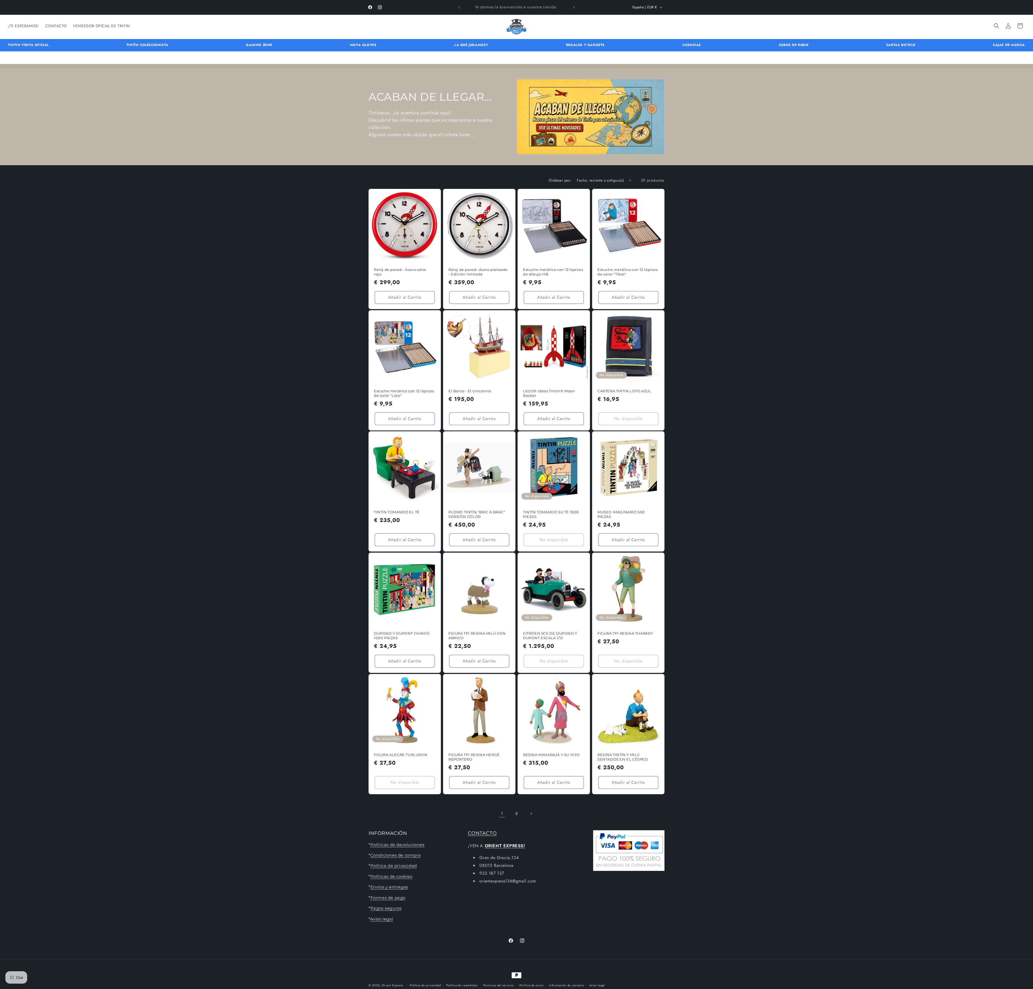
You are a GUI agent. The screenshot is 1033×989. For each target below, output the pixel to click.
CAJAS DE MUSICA (1009, 45)
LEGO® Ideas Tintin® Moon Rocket (549, 393)
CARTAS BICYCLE (900, 45)
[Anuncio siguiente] (574, 7)
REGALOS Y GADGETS (585, 45)
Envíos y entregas (389, 886)
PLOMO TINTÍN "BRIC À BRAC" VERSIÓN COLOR (476, 514)
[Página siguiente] (531, 814)
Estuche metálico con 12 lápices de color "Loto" (404, 393)
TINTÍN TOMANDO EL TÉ (397, 512)
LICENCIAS (691, 45)
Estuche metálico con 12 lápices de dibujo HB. (553, 271)
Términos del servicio (498, 985)
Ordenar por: (560, 180)
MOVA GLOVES (363, 45)
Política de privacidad (393, 865)
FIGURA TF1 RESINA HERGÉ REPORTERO (474, 757)
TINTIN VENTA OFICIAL (28, 45)
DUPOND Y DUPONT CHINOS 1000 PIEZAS (401, 635)
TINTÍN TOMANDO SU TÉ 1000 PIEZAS (551, 514)
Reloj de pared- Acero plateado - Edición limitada (478, 271)
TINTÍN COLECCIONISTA (147, 45)
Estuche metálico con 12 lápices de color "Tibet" (627, 271)
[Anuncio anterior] (459, 7)
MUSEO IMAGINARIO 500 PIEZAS (621, 514)
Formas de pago (387, 897)
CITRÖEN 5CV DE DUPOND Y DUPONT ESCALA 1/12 (550, 635)
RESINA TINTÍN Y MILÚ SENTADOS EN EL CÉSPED (622, 757)
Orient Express (392, 985)
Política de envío (531, 985)
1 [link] (502, 813)
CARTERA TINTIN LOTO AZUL (624, 391)
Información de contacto (566, 985)
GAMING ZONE (259, 45)
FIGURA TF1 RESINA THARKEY (625, 633)
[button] (996, 26)
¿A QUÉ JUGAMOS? (471, 45)
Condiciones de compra (395, 855)
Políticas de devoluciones (397, 844)
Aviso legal (381, 918)
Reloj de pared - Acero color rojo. (400, 271)
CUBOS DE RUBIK (793, 45)
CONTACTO (482, 833)
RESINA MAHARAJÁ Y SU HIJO (551, 755)
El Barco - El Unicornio (469, 391)
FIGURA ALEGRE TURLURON (400, 755)
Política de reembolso (462, 985)
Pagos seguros (386, 908)
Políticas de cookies (391, 876)
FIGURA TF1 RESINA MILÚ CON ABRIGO (477, 635)
